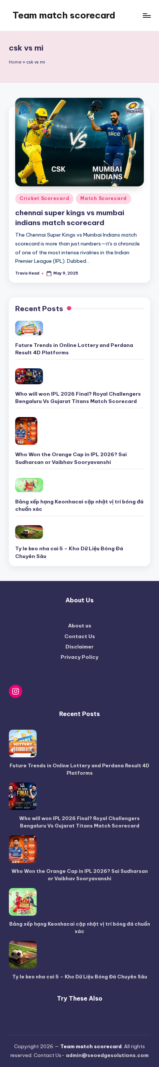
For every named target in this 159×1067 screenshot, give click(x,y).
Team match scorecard (64, 15)
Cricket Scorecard (44, 198)
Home (15, 62)
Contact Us (79, 636)
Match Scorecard (103, 198)
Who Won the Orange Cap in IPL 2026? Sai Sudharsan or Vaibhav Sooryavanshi (71, 458)
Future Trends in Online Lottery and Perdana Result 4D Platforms (74, 349)
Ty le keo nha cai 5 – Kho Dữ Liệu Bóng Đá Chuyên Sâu (69, 552)
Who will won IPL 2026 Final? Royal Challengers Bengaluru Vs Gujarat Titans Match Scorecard (78, 397)
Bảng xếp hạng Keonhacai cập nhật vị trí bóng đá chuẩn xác (79, 505)
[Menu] (146, 15)
